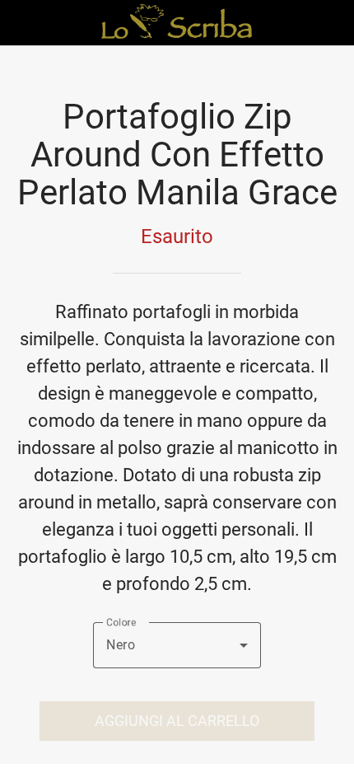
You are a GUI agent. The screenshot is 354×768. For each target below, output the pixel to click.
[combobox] (177, 645)
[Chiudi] (23, 23)
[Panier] (331, 23)
